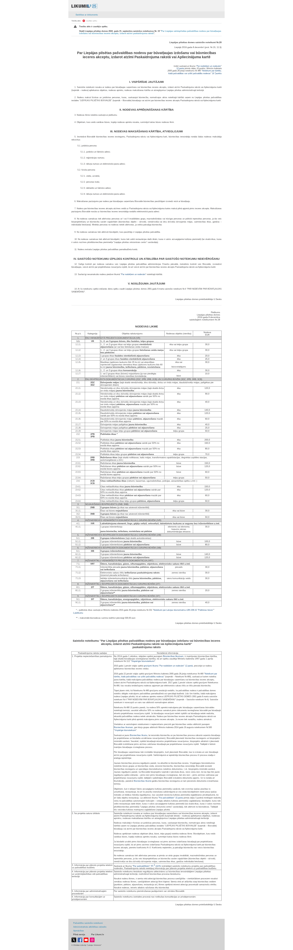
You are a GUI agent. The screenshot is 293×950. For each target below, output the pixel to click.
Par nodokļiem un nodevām (209, 66)
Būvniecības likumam (173, 656)
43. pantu (156, 866)
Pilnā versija (79, 934)
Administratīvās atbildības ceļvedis (89, 927)
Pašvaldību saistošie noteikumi (88, 923)
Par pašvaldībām (166, 798)
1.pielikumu (78, 613)
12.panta (180, 68)
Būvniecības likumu (138, 735)
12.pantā (189, 666)
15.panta (179, 798)
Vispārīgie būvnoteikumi (142, 661)
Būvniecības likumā (142, 781)
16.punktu (217, 73)
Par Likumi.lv (97, 934)
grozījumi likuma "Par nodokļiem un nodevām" (164, 666)
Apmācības (78, 931)
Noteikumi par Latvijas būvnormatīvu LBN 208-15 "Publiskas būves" (184, 610)
